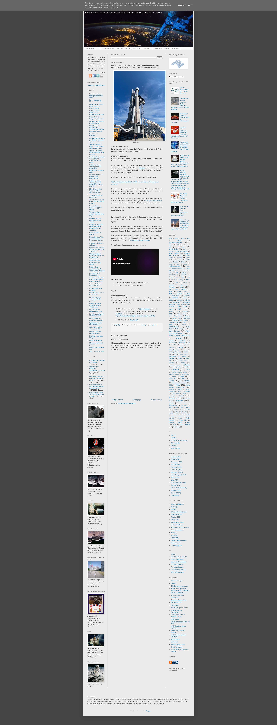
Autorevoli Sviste (181, 251)
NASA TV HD (175, 448)
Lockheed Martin (174, 322)
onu (175, 354)
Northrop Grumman (175, 352)
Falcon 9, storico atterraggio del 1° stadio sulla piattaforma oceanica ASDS (96, 168)
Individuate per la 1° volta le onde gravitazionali (96, 176)
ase (187, 245)
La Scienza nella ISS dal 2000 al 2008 (96, 315)
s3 (180, 380)
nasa (150, 325)
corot (178, 270)
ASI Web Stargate (177, 581)
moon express (184, 345)
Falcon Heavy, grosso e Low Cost (96, 293)
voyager (171, 422)
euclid (185, 282)
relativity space (174, 374)
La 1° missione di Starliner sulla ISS (95, 101)
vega (188, 414)
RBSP (188, 369)
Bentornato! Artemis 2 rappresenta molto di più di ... (96, 378)
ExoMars (172, 287)
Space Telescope (176, 647)
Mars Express (181, 329)
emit (188, 277)
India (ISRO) (175, 477)
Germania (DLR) (176, 470)
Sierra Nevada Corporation (180, 527)
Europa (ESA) (175, 464)
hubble (175, 298)
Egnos (183, 277)
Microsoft (182, 342)
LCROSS (186, 318)
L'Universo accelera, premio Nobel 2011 (96, 280)
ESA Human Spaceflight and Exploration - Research (180, 589)
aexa (176, 238)
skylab (179, 389)
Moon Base (174, 345)
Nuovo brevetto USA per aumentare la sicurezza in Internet (96, 239)
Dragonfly (184, 274)
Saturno (187, 381)
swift (176, 407)
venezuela (180, 416)
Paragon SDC (175, 517)
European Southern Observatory (177, 596)
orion (180, 358)
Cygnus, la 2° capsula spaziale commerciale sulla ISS (96, 249)
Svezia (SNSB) (176, 493)
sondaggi (171, 396)
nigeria (185, 350)
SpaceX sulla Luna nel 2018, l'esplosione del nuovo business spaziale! (180, 211)
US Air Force (173, 414)
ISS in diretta (175, 443)
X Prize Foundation (177, 572)
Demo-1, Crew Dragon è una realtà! (96, 118)
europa (171, 285)
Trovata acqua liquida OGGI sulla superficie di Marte (96, 201)
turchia (181, 409)
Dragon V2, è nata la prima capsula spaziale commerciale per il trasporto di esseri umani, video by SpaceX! (180, 161)
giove (170, 291)
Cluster (171, 264)
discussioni (172, 275)
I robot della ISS (108, 48)
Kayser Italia (178, 316)
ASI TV (173, 435)
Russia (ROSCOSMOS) (179, 488)
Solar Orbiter (175, 393)
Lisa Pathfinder (184, 320)
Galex (176, 289)
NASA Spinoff (175, 639)
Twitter (187, 409)
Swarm (170, 407)
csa (170, 273)
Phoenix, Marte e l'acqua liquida (95, 332)
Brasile (172, 259)
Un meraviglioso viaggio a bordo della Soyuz (96, 214)
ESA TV (173, 438)
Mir (189, 342)
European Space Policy (179, 600)
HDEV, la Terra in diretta (179, 440)
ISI (179, 306)
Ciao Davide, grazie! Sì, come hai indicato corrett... (96, 394)
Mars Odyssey (174, 331)
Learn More (180, 5)
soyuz (181, 396)
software (187, 391)
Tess (175, 409)
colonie (188, 266)
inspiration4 (175, 302)
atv (184, 249)
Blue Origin (174, 507)
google (179, 293)
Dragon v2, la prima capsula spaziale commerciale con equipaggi (96, 227)
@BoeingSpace (144, 309)
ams (188, 238)
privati (155, 325)
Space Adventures (177, 530)
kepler (187, 316)
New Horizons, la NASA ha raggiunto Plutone (95, 207)
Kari (170, 316)
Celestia (173, 583)
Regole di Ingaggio (123, 48)
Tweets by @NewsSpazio (96, 85)
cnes (178, 264)
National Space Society (179, 557)
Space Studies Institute (178, 562)
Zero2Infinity (176, 427)
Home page (90, 48)
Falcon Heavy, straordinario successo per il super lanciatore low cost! (96, 128)
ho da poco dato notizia (153, 201)
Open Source (183, 354)
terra (188, 407)
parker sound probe (181, 360)
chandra (175, 262)
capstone (179, 259)
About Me (175, 48)
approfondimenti (175, 243)
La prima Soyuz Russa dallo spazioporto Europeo (96, 275)
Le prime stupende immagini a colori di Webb (96, 95)
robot (182, 376)
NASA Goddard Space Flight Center (178, 627)
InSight (187, 300)
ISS (98, 48)
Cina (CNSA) (175, 459)
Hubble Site (175, 605)
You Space (136, 48)
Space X (173, 532)
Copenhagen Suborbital (177, 268)
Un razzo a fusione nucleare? (95, 289)
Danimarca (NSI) (176, 462)
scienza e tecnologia (179, 383)
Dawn (184, 273)
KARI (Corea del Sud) (178, 482)
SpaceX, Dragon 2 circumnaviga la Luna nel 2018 (96, 152)
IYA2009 (185, 311)
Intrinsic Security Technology (176, 611)
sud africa (184, 405)
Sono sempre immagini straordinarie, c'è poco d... (97, 369)
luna (170, 324)
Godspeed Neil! (94, 260)
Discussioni (147, 48)
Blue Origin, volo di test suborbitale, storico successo (95, 191)
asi (170, 247)
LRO (184, 322)
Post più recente (117, 400)
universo (184, 412)
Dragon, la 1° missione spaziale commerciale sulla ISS (97, 269)
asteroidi (181, 247)
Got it (190, 5)
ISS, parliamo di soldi (96, 352)
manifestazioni (174, 327)
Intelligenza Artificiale (161, 48)
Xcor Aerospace (176, 545)
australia (171, 251)
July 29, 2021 (134, 320)
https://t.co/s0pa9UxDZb (124, 316)
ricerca (174, 376)
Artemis (179, 245)
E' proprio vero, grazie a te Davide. (97, 361)
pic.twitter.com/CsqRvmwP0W (144, 316)
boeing (144, 325)
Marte (179, 338)
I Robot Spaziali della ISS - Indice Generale (184, 90)
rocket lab (172, 378)
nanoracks (171, 347)
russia (171, 381)
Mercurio (182, 340)
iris (183, 304)
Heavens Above (176, 602)
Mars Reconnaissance (179, 332)
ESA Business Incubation (179, 586)
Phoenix (171, 363)
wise (188, 422)
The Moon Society (177, 567)
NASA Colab (175, 619)
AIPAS (182, 238)
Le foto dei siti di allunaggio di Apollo (96, 319)
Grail (188, 293)
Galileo (183, 289)
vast (183, 414)
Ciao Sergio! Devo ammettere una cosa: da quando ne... (96, 386)
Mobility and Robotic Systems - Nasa (178, 615)
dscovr (171, 277)
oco (170, 354)
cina (182, 262)
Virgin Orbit (183, 420)
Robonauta (174, 642)
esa (188, 279)
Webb (180, 422)
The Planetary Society (178, 569)
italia (171, 311)
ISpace (185, 306)
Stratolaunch (173, 405)
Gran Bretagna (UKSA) (178, 475)
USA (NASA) (175, 495)
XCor (174, 424)
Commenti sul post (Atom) (127, 403)
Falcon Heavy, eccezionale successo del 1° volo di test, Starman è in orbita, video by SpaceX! (180, 224)
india (171, 300)
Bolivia (188, 257)
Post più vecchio (156, 400)
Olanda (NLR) (175, 485)
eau (177, 277)
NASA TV (174, 445)
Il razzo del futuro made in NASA (95, 285)
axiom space (174, 253)
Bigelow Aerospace (177, 504)
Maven (171, 340)
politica (187, 367)
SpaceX (179, 400)
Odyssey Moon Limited (178, 512)
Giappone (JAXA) (177, 472)
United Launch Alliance (178, 540)
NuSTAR (185, 352)
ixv (179, 311)
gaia (170, 289)
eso (177, 282)
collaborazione (174, 266)
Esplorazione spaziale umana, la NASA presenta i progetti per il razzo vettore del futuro (180, 103)
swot (181, 407)
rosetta (183, 378)
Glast (179, 291)
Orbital (171, 358)
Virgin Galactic (176, 543)
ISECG (173, 554)
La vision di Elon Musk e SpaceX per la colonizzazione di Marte (97, 159)
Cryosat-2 (185, 270)
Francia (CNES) (176, 467)
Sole (184, 393)
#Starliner (119, 314)
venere (173, 416)
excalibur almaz (182, 285)
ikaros (185, 298)
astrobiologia (173, 249)
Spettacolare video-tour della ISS (96, 323)
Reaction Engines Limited (179, 372)
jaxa (170, 314)
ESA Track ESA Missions (179, 593)
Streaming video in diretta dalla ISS (95, 328)
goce (170, 293)
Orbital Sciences (176, 514)
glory (185, 291)
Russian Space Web (178, 644)
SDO (170, 385)
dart (177, 273)
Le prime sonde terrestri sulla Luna (95, 310)
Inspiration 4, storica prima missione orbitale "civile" (96, 106)
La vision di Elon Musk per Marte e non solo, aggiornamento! (97, 140)
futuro (182, 287)
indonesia (179, 300)
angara (179, 240)
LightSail (174, 320)
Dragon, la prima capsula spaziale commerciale (95, 305)
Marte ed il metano (95, 340)
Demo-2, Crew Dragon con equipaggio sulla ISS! (96, 112)
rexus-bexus (186, 374)
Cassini (187, 260)
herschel (187, 295)
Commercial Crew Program (140, 240)
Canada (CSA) (176, 457)
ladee (174, 318)
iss (147, 325)
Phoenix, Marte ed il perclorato (96, 344)
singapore (171, 389)
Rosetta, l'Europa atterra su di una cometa (95, 220)
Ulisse (177, 411)
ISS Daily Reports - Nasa (179, 608)
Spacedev (174, 535)
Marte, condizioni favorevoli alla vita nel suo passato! (96, 255)
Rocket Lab (175, 519)
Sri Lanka (183, 403)
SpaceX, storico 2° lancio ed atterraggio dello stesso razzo (96, 146)
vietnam (180, 418)
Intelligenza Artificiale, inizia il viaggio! (96, 122)
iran (178, 304)
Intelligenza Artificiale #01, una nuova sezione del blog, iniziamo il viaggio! (180, 146)
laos (180, 318)
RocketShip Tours (177, 525)
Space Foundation (177, 559)
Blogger (148, 711)
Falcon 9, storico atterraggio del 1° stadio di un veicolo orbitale (95, 183)
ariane (171, 245)
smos (179, 391)
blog (181, 255)
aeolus (170, 238)
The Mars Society (177, 564)
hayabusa (175, 295)
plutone (187, 365)
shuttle (177, 385)
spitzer (171, 403)
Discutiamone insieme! (94, 134)
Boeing (141, 168)
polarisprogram (177, 367)
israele (171, 309)
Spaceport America (175, 398)
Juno (184, 314)
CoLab (185, 264)
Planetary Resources (175, 365)
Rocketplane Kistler (177, 522)
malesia (184, 324)
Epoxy (181, 280)
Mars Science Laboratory (179, 335)
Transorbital (175, 538)
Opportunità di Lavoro (177, 356)
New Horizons (174, 350)
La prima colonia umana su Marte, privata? (95, 299)
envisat (173, 280)
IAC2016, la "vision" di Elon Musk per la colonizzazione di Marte (180, 118)
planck (183, 363)
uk (172, 412)
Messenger (172, 342)
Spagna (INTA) (176, 490)
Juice (178, 314)
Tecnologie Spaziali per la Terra (95, 196)
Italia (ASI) (174, 480)
